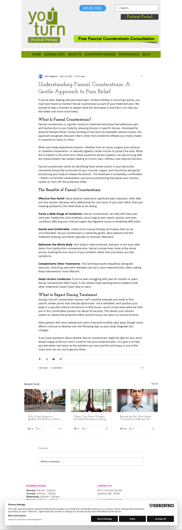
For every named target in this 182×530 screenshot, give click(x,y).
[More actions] (142, 76)
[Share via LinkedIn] (53, 359)
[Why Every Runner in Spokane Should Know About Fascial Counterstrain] (44, 400)
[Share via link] (60, 359)
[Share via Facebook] (39, 359)
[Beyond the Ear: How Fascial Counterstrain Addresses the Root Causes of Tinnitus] (137, 400)
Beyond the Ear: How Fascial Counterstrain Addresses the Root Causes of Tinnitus (135, 418)
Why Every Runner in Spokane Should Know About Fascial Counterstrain (44, 418)
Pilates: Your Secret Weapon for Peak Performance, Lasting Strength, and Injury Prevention (91, 418)
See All (154, 383)
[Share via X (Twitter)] (46, 359)
